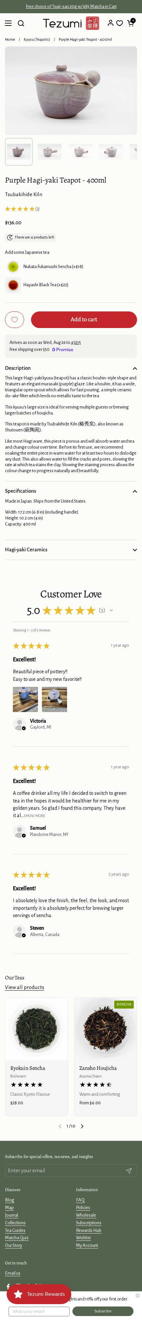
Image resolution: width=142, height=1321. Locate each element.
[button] (130, 23)
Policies (83, 1207)
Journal (11, 1215)
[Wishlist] (120, 23)
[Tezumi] (71, 23)
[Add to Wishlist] (14, 319)
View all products (24, 987)
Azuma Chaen (90, 1076)
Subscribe (102, 1311)
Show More (34, 816)
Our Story (13, 1245)
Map (9, 1207)
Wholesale (86, 1215)
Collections (15, 1222)
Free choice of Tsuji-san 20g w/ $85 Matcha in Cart (71, 6)
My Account (87, 1245)
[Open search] (20, 23)
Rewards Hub (88, 1230)
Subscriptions (88, 1222)
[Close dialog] (137, 1295)
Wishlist (83, 1237)
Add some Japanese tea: (27, 252)
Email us (12, 1273)
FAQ (80, 1199)
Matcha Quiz (17, 1237)
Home (10, 39)
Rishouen (18, 1076)
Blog (9, 1199)
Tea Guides (15, 1230)
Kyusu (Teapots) (37, 39)
